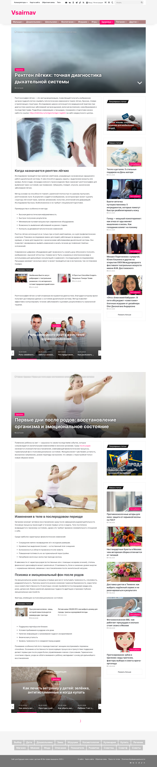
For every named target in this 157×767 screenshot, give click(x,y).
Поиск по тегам (114, 759)
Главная (19, 32)
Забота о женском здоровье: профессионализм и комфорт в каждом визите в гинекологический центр (56, 339)
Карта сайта (35, 2)
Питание (120, 22)
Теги (58, 2)
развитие (94, 747)
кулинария (110, 742)
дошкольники (45, 742)
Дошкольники (33, 22)
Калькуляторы (20, 2)
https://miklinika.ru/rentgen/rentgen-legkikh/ (48, 113)
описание (60, 747)
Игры (94, 22)
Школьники (51, 22)
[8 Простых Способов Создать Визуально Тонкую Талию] (64, 278)
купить (124, 742)
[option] (56, 336)
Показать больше (124, 315)
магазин (21, 747)
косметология (91, 742)
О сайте (81, 759)
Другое (133, 22)
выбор (18, 742)
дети (29, 742)
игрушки (73, 742)
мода (47, 747)
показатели (77, 747)
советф (123, 747)
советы (136, 747)
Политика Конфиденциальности (133, 759)
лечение (138, 742)
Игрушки (82, 22)
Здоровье (106, 22)
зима (60, 742)
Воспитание (67, 22)
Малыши (17, 22)
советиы (109, 747)
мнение (34, 747)
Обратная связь (48, 2)
